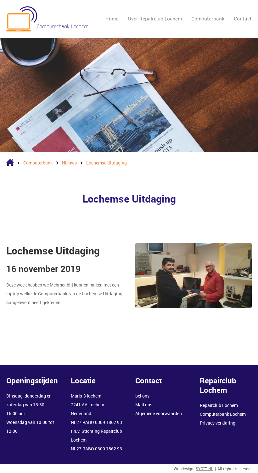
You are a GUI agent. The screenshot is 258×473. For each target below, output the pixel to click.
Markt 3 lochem (86, 396)
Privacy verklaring (217, 423)
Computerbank (207, 18)
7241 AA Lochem (87, 405)
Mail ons (143, 405)
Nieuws (69, 163)
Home (111, 18)
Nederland (81, 413)
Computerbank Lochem (223, 414)
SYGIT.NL (204, 468)
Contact (243, 18)
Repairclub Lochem (219, 405)
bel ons (142, 396)
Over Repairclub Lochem (155, 18)
